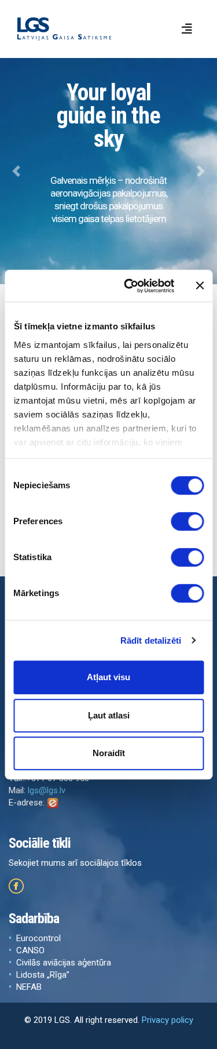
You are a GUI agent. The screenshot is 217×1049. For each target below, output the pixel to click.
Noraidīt (109, 753)
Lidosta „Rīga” (42, 975)
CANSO (30, 950)
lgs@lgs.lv (46, 790)
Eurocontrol (38, 938)
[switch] (187, 521)
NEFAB (29, 987)
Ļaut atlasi (109, 715)
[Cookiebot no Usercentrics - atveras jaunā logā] (129, 285)
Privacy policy (167, 1020)
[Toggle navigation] (187, 29)
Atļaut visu (108, 677)
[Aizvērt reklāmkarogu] (200, 286)
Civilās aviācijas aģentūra (63, 962)
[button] (16, 171)
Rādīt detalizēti (151, 640)
